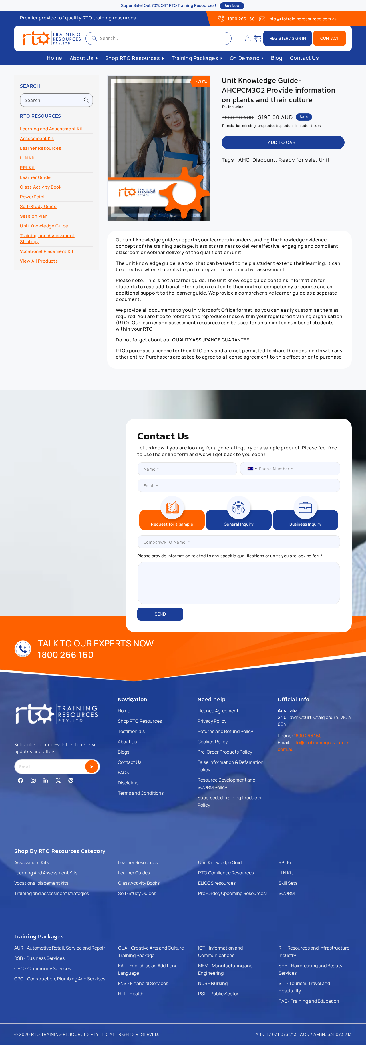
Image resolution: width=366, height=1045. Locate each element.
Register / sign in (288, 38)
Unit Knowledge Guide (44, 226)
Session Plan (33, 216)
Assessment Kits (31, 862)
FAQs (123, 772)
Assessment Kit (37, 138)
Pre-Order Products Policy (225, 752)
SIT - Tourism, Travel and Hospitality (304, 987)
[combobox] (158, 38)
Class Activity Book (40, 187)
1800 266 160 (241, 18)
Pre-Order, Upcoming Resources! (232, 893)
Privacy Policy (212, 721)
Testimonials (131, 731)
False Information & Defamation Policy (231, 766)
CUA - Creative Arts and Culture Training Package (151, 951)
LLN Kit (27, 158)
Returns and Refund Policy (225, 731)
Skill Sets (288, 883)
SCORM (287, 893)
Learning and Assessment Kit (51, 129)
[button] (258, 38)
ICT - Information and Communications (220, 951)
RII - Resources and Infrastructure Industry (314, 951)
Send (160, 614)
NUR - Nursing (213, 983)
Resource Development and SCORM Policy (226, 783)
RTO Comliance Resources (226, 873)
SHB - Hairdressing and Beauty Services (310, 969)
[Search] (94, 38)
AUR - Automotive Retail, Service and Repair (59, 948)
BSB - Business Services (39, 958)
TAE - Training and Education (309, 1001)
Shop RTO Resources (140, 721)
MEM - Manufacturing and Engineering (225, 969)
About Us (127, 741)
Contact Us (129, 762)
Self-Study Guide (38, 206)
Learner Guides (134, 873)
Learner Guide (35, 177)
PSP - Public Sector (218, 993)
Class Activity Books (139, 883)
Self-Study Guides (137, 893)
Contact (329, 38)
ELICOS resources (217, 883)
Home (124, 711)
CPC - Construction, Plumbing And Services (59, 979)
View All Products (39, 261)
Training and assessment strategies (51, 893)
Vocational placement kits (41, 883)
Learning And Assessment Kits (45, 873)
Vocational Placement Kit (46, 251)
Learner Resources (40, 148)
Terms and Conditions (141, 793)
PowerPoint (32, 197)
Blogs (123, 752)
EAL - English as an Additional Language (148, 969)
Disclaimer (129, 783)
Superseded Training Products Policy (229, 801)
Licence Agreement (218, 711)
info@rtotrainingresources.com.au (302, 18)
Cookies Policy (213, 741)
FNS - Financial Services (143, 983)
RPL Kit (27, 168)
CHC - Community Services (42, 968)
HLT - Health (131, 993)
